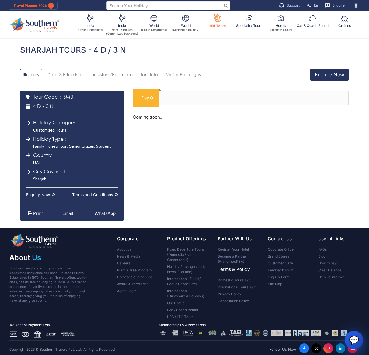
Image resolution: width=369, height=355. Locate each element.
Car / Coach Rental (182, 310)
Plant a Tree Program (134, 270)
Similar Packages (183, 74)
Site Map (275, 284)
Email (67, 213)
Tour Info (149, 74)
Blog (321, 256)
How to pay (327, 263)
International (184, 281)
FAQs (322, 249)
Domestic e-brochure (134, 277)
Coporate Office (281, 249)
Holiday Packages (187, 269)
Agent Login (126, 291)
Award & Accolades (132, 284)
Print (37, 213)
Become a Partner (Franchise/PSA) (232, 259)
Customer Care (280, 263)
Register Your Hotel (233, 249)
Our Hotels (175, 303)
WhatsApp (105, 213)
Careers (123, 263)
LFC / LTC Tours (180, 317)
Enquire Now (329, 75)
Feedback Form (280, 270)
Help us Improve (331, 277)
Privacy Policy (229, 294)
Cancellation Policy (233, 301)
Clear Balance (329, 270)
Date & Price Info (65, 74)
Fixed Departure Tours (185, 254)
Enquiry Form (279, 277)
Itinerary (31, 74)
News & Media (128, 256)
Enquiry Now (38, 194)
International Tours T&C (237, 287)
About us (124, 249)
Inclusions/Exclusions (112, 74)
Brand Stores (278, 256)
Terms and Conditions (93, 194)
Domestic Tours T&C (234, 280)
